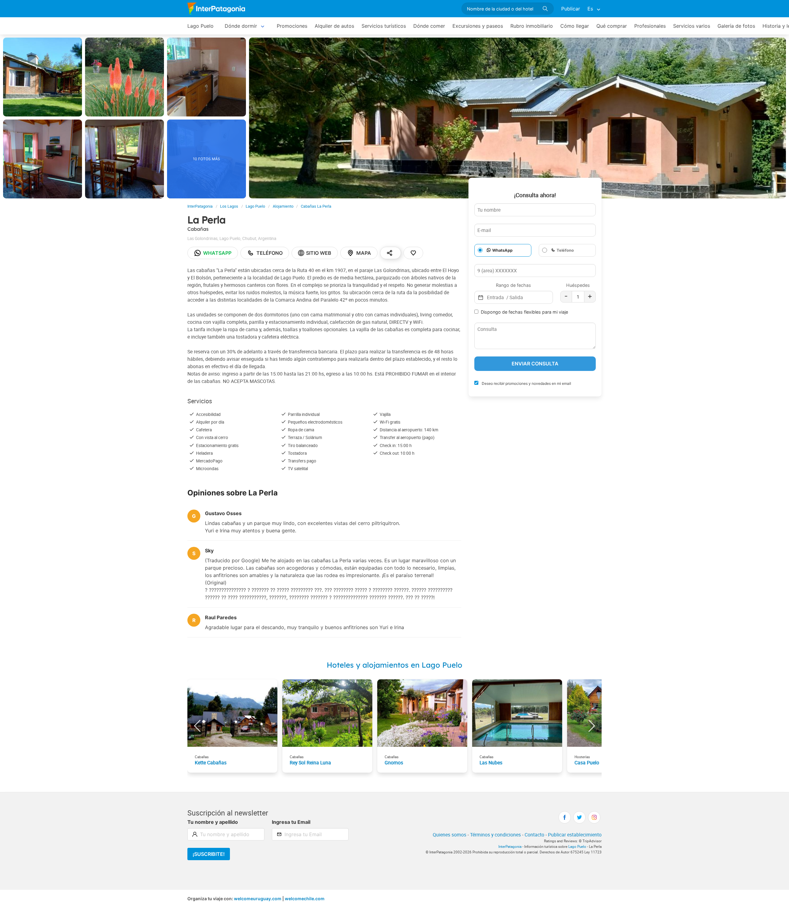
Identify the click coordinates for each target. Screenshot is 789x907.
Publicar (570, 9)
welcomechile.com (305, 898)
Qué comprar (611, 26)
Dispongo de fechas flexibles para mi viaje (524, 312)
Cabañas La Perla (316, 206)
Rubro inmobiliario (531, 26)
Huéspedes (578, 285)
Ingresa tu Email (291, 822)
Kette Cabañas (211, 762)
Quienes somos (449, 834)
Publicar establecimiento (575, 834)
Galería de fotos (736, 26)
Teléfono (269, 253)
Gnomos (394, 762)
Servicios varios (691, 26)
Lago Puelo (200, 26)
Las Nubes (491, 762)
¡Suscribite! (209, 854)
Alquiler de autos (334, 26)
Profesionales (650, 26)
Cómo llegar (574, 26)
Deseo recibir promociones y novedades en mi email (526, 383)
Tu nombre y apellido (212, 822)
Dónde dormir (241, 26)
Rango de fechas (513, 285)
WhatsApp (502, 250)
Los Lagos (229, 206)
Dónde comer (429, 26)
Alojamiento (283, 206)
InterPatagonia (200, 206)
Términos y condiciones (495, 834)
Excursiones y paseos (477, 26)
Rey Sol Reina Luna (310, 762)
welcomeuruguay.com (257, 898)
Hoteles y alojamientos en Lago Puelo (394, 664)
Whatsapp (217, 253)
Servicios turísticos (384, 26)
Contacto (534, 834)
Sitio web (318, 253)
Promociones (292, 26)
